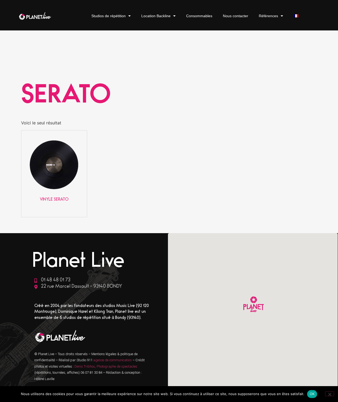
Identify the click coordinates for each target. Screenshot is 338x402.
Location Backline (156, 16)
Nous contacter (235, 16)
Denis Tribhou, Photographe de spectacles (105, 366)
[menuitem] (296, 16)
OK (312, 394)
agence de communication (113, 360)
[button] (253, 305)
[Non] (329, 393)
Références (268, 16)
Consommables (199, 16)
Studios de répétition (108, 16)
